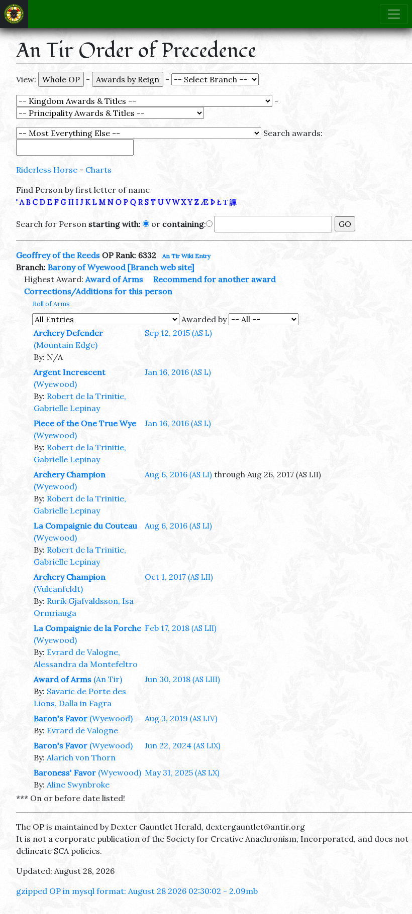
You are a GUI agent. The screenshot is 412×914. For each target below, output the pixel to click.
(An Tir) (107, 679)
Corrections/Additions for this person (98, 291)
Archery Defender (68, 333)
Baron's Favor (60, 718)
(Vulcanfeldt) (58, 589)
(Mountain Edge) (65, 345)
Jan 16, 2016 (178, 372)
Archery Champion (70, 474)
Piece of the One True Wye (85, 423)
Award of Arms (114, 279)
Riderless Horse (46, 170)
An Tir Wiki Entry (186, 255)
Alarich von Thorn (81, 757)
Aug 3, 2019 (181, 718)
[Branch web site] (161, 267)
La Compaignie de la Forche (87, 628)
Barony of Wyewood (87, 267)
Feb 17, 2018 (181, 628)
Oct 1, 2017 (179, 577)
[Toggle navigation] (394, 14)
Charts (98, 170)
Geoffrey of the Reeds (58, 255)
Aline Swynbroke (78, 784)
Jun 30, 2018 (182, 679)
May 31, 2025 (182, 772)
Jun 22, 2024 (183, 745)
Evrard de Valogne (82, 730)
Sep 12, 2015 (178, 333)
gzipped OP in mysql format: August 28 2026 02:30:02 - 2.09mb (137, 891)
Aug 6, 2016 (178, 474)
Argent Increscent (70, 372)
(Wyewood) (55, 384)
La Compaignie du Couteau (85, 525)
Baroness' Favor (65, 772)
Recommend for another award (214, 279)
